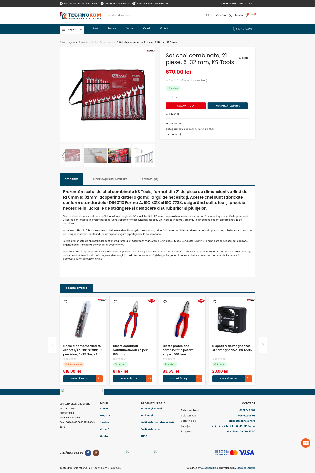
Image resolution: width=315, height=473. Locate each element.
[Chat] (306, 443)
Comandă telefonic (228, 105)
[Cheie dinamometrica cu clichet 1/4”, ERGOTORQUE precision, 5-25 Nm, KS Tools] (83, 319)
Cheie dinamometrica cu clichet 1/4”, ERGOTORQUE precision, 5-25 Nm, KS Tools (82, 352)
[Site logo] (80, 15)
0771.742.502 (245, 28)
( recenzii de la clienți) (193, 80)
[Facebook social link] (180, 134)
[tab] (71, 179)
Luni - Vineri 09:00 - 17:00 (237, 3)
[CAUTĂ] (208, 15)
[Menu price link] (218, 410)
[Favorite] (66, 301)
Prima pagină (67, 42)
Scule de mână (87, 42)
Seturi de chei (108, 42)
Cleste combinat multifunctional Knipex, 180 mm (130, 350)
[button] (64, 159)
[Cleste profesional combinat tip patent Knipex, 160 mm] (182, 319)
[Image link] (138, 452)
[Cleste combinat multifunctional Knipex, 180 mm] (133, 319)
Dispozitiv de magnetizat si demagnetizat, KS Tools (232, 348)
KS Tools (243, 57)
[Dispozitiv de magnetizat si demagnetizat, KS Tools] (232, 319)
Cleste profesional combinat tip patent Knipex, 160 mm (178, 350)
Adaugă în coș (186, 105)
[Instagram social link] (96, 453)
